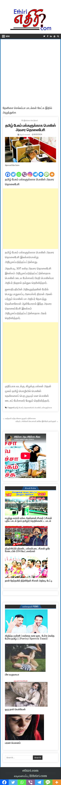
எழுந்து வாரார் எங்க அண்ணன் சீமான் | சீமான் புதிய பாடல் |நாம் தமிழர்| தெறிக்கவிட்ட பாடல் (28, 519)
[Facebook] (47, 36)
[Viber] (24, 172)
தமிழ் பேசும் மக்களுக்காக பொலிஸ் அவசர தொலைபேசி (30, 127)
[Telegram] (35, 172)
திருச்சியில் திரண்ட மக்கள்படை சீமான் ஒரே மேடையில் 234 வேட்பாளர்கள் (27, 550)
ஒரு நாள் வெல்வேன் (15, 709)
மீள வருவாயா (12, 674)
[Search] (58, 36)
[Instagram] (29, 172)
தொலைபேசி (29, 408)
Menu (8, 36)
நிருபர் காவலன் (25, 134)
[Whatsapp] (18, 172)
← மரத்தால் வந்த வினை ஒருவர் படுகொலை (19, 418)
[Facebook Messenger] (40, 172)
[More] (52, 172)
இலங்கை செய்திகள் (31, 120)
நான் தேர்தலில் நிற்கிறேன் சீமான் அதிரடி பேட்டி (28, 580)
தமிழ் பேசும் (19, 408)
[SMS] (46, 172)
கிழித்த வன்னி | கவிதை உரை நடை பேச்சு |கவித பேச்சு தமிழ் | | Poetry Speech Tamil (30, 637)
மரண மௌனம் (13, 742)
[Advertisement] (30, 71)
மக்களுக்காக (47, 408)
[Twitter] (44, 36)
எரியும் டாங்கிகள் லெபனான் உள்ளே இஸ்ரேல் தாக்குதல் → (37, 421)
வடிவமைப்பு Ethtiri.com (30, 776)
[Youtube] (54, 36)
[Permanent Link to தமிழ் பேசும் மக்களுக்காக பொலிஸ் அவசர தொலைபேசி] (30, 149)
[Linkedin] (51, 36)
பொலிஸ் (38, 408)
